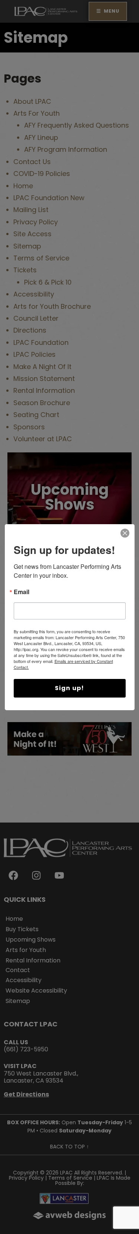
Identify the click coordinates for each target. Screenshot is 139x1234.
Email (21, 592)
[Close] (125, 533)
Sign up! (70, 688)
